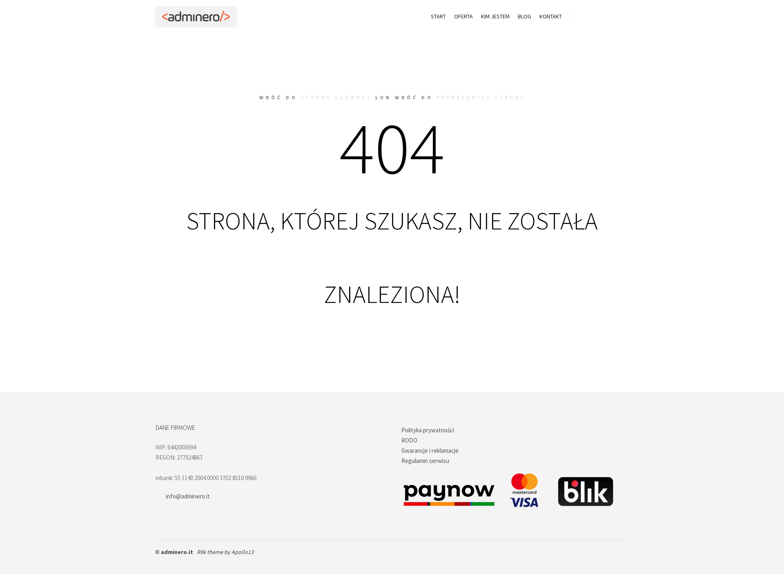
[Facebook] (160, 562)
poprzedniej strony (481, 97)
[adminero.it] (196, 16)
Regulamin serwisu (425, 461)
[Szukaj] (600, 16)
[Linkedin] (185, 562)
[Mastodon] (197, 562)
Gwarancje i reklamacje (430, 450)
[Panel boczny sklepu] (586, 16)
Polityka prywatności (427, 430)
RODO (409, 440)
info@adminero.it (188, 496)
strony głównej (336, 97)
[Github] (172, 562)
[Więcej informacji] (615, 16)
